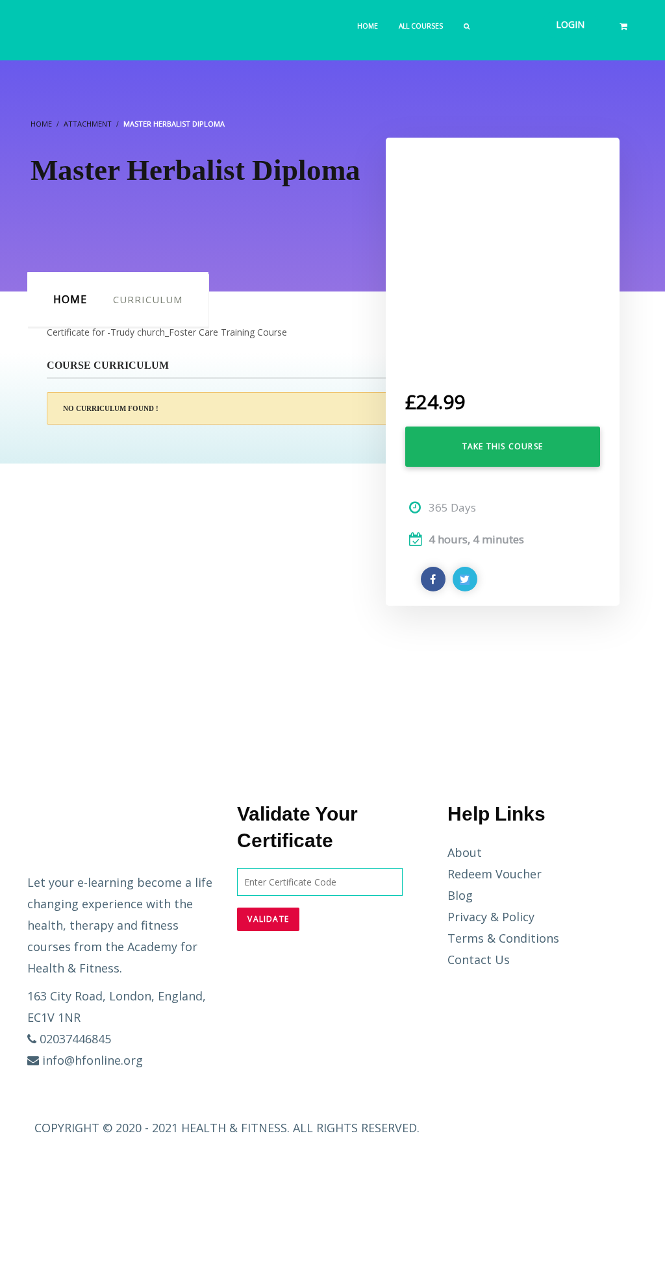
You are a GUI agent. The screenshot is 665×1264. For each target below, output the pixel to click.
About (464, 852)
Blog (460, 895)
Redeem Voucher (494, 874)
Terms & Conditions (503, 938)
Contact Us (478, 959)
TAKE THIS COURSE (502, 446)
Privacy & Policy (490, 916)
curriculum (147, 299)
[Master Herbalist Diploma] (503, 253)
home (70, 299)
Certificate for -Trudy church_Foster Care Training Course (167, 332)
